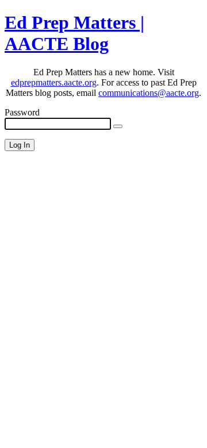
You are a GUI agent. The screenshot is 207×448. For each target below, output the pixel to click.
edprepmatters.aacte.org (54, 82)
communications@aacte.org (148, 93)
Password (22, 112)
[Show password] (117, 126)
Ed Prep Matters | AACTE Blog (74, 33)
